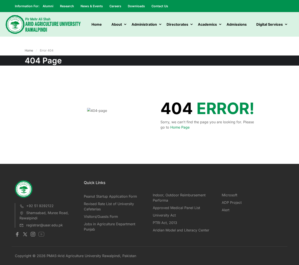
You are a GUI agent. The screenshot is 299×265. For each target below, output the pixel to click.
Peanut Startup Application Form (110, 196)
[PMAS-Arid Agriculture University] (43, 24)
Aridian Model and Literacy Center (181, 230)
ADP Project (232, 202)
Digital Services (269, 24)
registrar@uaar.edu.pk (44, 225)
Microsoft (229, 195)
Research (67, 6)
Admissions (237, 24)
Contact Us (159, 6)
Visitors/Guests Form (101, 216)
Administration (144, 24)
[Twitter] (25, 235)
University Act (164, 215)
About (116, 24)
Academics (207, 24)
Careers (115, 6)
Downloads (136, 6)
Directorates (177, 24)
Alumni (48, 6)
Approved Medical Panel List (176, 208)
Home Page (180, 127)
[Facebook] (17, 235)
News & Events (92, 6)
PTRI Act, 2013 (165, 222)
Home (96, 24)
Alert (225, 210)
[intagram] (33, 235)
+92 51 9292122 (40, 206)
